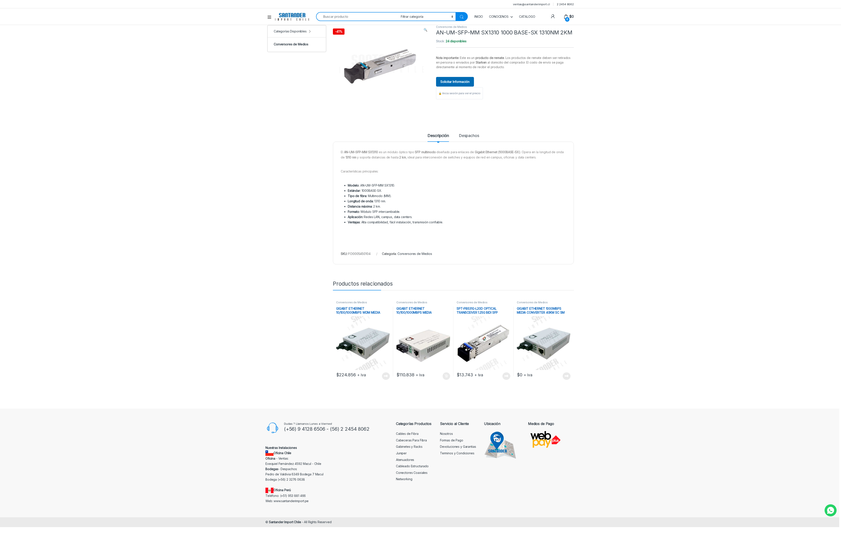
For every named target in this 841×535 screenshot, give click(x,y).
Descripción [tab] (438, 136)
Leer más (386, 376)
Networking (404, 479)
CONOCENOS (499, 16)
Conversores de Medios (451, 26)
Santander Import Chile (285, 522)
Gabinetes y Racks (409, 446)
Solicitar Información (455, 82)
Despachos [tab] (469, 136)
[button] (425, 29)
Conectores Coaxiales (412, 473)
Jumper (401, 453)
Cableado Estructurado (412, 466)
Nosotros (446, 433)
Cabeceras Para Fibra (411, 440)
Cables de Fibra (407, 433)
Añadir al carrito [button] (445, 376)
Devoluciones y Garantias (458, 446)
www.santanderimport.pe (291, 501)
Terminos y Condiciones (457, 453)
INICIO (478, 16)
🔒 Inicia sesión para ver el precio (459, 93)
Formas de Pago (451, 440)
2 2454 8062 (565, 4)
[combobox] (357, 16)
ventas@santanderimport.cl (531, 4)
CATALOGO (527, 16)
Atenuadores (405, 460)
